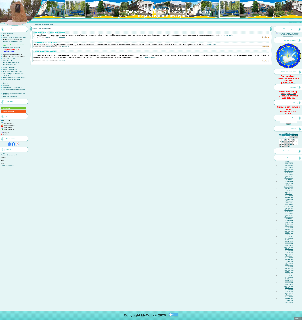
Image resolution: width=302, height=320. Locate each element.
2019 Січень (289, 293)
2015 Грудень (289, 233)
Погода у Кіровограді (7, 165)
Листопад (46, 28)
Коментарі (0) (62, 37)
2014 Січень (289, 192)
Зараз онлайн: (7, 108)
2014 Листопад (289, 210)
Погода (3, 153)
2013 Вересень (288, 186)
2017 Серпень (289, 265)
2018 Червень (289, 282)
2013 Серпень (289, 185)
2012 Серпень (289, 167)
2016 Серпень (289, 245)
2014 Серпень (289, 204)
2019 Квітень (289, 298)
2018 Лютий (288, 275)
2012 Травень (289, 162)
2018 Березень (289, 277)
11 (293, 139)
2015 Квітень (289, 218)
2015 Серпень (289, 225)
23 (288, 144)
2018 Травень (289, 280)
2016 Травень (289, 241)
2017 (40, 28)
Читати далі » (228, 35)
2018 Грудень (289, 291)
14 (283, 142)
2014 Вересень (288, 206)
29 (285, 146)
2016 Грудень (289, 252)
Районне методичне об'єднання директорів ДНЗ (49, 32)
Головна (38, 24)
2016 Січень (289, 234)
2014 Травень (289, 199)
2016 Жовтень (289, 249)
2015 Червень (289, 222)
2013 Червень (289, 183)
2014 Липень (289, 202)
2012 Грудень (289, 172)
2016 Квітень (289, 240)
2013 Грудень (289, 190)
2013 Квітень (289, 179)
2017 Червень (289, 263)
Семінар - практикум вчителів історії (45, 51)
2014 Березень (289, 195)
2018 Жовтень (289, 288)
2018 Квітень (289, 279)
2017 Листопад (289, 270)
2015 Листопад (289, 231)
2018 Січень (289, 273)
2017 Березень (289, 257)
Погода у (9, 155)
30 (288, 146)
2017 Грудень (289, 272)
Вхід (51, 24)
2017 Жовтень (289, 268)
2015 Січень (289, 213)
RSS (300, 22)
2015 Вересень (288, 227)
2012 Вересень (288, 169)
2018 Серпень (289, 284)
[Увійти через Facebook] (13, 144)
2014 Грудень (289, 211)
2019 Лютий (288, 295)
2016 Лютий (288, 236)
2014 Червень (289, 201)
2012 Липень (289, 165)
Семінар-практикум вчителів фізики (45, 42)
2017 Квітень (289, 259)
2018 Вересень (288, 286)
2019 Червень (289, 302)
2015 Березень (289, 217)
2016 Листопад (289, 250)
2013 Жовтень (289, 188)
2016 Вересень (288, 247)
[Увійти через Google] (17, 144)
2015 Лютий (288, 215)
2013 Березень (289, 178)
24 (291, 144)
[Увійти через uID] (9, 144)
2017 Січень (289, 254)
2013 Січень (289, 174)
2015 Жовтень (289, 229)
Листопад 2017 (288, 133)
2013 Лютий (288, 176)
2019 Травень (289, 300)
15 (285, 142)
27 (280, 146)
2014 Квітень (289, 197)
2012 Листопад (289, 171)
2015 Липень (289, 224)
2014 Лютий (288, 194)
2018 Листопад (289, 289)
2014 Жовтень (289, 208)
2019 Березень (289, 296)
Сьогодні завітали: (8, 111)
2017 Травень (289, 261)
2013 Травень (289, 181)
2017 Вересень (288, 266)
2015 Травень (289, 220)
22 (285, 144)
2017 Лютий (288, 256)
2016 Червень (289, 243)
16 (288, 142)
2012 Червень (289, 163)
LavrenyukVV (49, 46)
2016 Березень (289, 238)
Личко (47, 37)
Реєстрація (45, 24)
